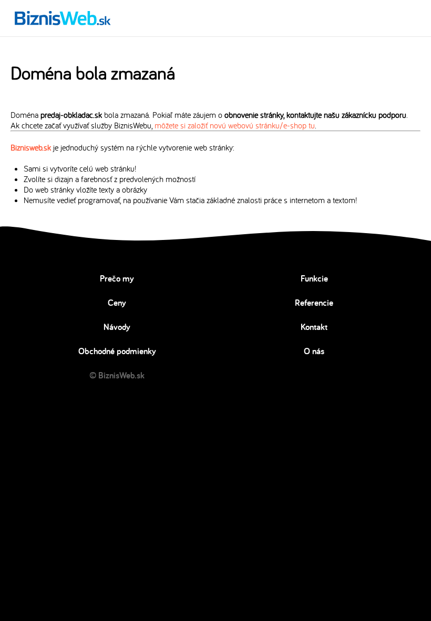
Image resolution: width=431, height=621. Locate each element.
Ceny (117, 302)
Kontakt (314, 327)
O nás (314, 351)
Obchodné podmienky (117, 351)
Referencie (314, 302)
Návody (117, 327)
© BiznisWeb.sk (117, 375)
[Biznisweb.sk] (62, 17)
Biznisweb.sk (31, 147)
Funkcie (314, 278)
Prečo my (117, 278)
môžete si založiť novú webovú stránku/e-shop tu (235, 125)
